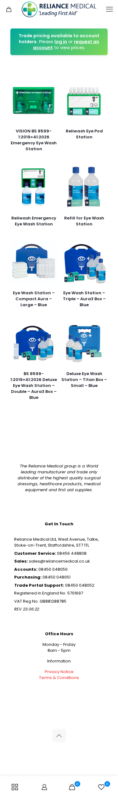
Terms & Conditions (59, 678)
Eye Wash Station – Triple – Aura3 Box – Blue (84, 299)
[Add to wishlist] (50, 93)
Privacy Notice (59, 672)
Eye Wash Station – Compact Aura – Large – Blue (34, 299)
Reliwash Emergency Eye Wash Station (33, 221)
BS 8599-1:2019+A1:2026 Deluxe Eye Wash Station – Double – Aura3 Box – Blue (33, 385)
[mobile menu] (109, 9)
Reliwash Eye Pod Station (84, 134)
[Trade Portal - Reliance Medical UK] (59, 9)
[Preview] (50, 102)
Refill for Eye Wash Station (84, 221)
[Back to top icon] (59, 735)
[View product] (50, 84)
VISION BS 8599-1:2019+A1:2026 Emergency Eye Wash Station (34, 140)
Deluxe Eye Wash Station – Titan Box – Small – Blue (84, 380)
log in (60, 42)
